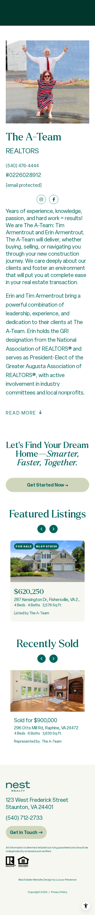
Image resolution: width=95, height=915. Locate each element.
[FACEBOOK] (53, 199)
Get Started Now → (47, 485)
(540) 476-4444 (22, 166)
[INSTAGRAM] (41, 199)
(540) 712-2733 (24, 817)
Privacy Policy (59, 892)
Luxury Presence (66, 879)
